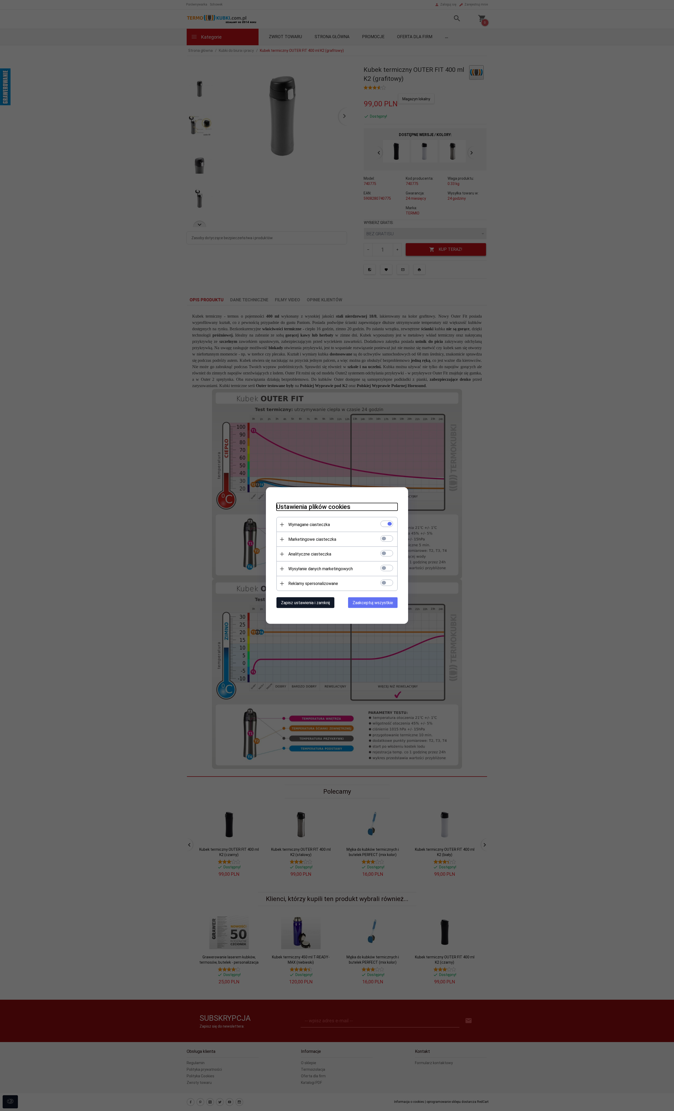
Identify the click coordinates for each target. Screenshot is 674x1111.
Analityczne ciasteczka (309, 554)
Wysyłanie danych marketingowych (320, 568)
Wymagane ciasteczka (309, 524)
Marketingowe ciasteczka (312, 539)
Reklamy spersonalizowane (313, 583)
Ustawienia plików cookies (313, 507)
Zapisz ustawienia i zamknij (305, 602)
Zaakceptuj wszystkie (373, 602)
